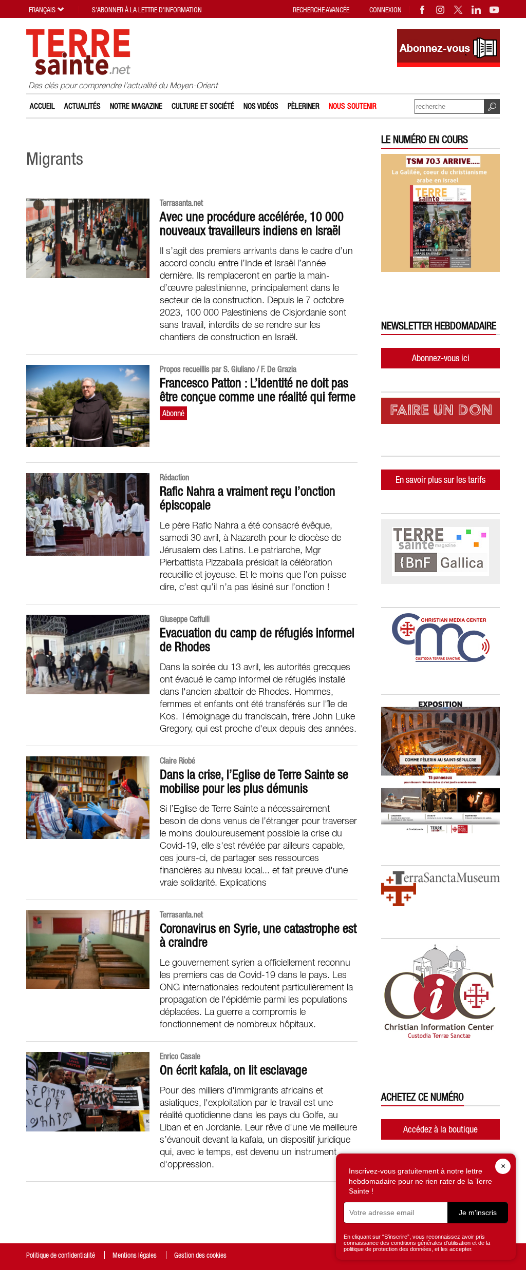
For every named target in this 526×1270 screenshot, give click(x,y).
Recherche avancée (321, 10)
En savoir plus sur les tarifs (440, 479)
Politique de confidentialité (60, 1255)
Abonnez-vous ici (440, 358)
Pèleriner (304, 106)
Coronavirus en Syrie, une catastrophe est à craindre (258, 935)
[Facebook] (423, 10)
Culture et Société (203, 106)
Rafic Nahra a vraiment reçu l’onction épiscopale (247, 498)
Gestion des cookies (200, 1255)
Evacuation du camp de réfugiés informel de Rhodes (257, 640)
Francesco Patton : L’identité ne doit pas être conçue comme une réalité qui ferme (257, 390)
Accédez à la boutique (440, 1129)
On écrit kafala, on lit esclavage (233, 1070)
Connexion (385, 10)
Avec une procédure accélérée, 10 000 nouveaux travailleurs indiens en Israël (252, 223)
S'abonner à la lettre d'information (147, 10)
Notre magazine (136, 106)
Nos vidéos (260, 106)
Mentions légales (134, 1255)
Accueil (42, 106)
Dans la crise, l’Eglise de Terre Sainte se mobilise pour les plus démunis (254, 781)
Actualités (82, 106)
